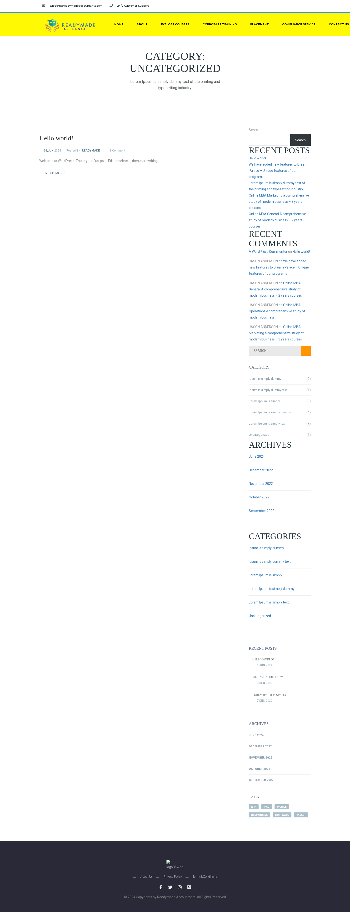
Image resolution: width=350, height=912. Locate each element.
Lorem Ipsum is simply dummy (270, 412)
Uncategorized (259, 434)
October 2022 (259, 497)
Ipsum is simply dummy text (268, 390)
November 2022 (261, 484)
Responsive (259, 814)
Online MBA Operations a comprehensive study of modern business (277, 311)
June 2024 (257, 456)
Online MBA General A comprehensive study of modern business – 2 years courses (277, 220)
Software (282, 814)
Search (254, 130)
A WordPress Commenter (268, 251)
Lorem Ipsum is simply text (267, 423)
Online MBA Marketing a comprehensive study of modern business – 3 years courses (279, 201)
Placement (259, 24)
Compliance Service (298, 24)
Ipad (267, 806)
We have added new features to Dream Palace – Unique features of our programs (278, 170)
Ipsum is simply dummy (265, 378)
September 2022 (261, 511)
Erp (253, 806)
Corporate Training (220, 24)
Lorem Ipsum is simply (264, 401)
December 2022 (261, 470)
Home (118, 24)
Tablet (301, 814)
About (142, 24)
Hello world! (257, 158)
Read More (54, 173)
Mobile (281, 806)
